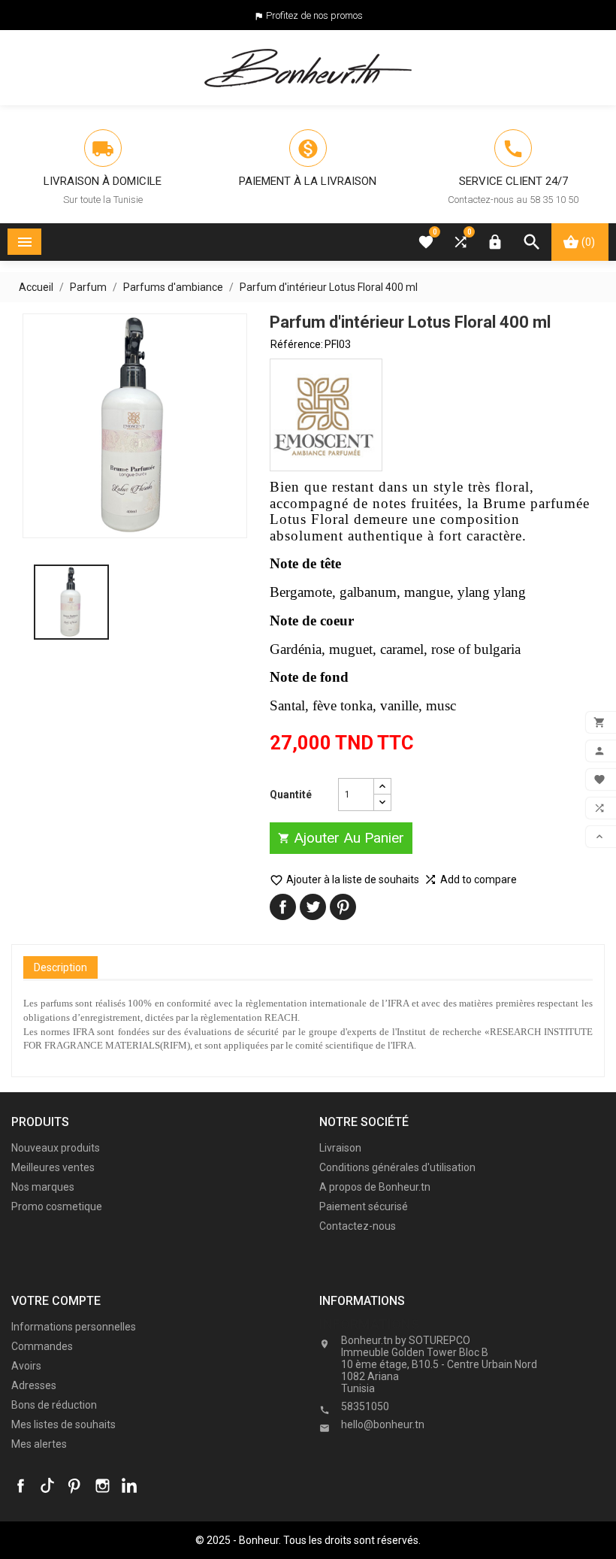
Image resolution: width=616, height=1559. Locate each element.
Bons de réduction (54, 1405)
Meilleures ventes (53, 1167)
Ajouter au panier (341, 837)
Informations (369, 1324)
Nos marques (42, 1187)
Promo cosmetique (56, 1206)
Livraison (340, 1148)
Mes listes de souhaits (63, 1424)
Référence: (296, 344)
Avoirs (26, 1366)
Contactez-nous (357, 1226)
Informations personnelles (73, 1327)
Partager (283, 907)
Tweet (313, 907)
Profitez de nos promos (314, 15)
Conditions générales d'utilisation (397, 1167)
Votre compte (56, 1301)
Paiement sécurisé (363, 1206)
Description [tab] (60, 967)
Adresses (33, 1385)
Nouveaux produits (55, 1148)
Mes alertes (39, 1444)
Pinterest (343, 907)
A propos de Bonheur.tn (374, 1187)
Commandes (42, 1346)
